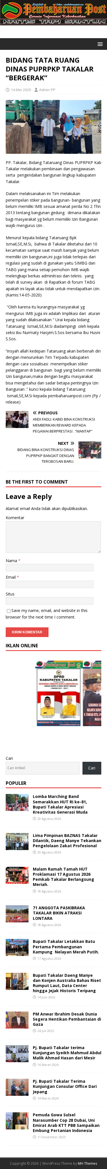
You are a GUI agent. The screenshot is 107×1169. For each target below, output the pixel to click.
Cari (9, 758)
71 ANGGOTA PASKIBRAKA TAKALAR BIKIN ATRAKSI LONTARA (59, 913)
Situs (10, 594)
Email (11, 577)
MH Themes (87, 1163)
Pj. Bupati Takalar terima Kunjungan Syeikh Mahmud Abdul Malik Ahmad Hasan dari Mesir (67, 1053)
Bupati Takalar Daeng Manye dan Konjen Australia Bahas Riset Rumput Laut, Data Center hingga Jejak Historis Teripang (67, 983)
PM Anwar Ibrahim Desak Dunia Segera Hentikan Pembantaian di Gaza (67, 1019)
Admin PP (47, 89)
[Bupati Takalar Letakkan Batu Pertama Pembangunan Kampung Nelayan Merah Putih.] (17, 952)
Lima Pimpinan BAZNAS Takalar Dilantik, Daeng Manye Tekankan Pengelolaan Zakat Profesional (67, 840)
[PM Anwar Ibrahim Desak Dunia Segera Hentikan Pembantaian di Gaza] (17, 1025)
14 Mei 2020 (21, 89)
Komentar (15, 517)
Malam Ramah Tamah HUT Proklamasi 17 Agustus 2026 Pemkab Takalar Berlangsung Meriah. (63, 876)
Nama (12, 560)
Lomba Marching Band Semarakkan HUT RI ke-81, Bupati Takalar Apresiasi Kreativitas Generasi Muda (60, 804)
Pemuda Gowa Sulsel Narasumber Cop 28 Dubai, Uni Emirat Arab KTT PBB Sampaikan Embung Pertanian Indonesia (66, 1122)
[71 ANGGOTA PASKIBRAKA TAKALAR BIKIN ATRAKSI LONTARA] (17, 919)
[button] (99, 44)
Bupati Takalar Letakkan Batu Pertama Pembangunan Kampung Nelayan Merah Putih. (66, 946)
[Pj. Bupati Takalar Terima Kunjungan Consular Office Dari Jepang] (17, 1092)
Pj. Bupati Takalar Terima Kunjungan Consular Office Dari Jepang (65, 1086)
